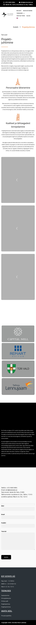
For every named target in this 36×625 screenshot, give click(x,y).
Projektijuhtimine (6, 607)
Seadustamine (5, 595)
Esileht (15, 27)
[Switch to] (17, 18)
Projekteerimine (5, 604)
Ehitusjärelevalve (6, 598)
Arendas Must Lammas (19, 622)
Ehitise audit (4, 601)
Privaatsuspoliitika (6, 616)
